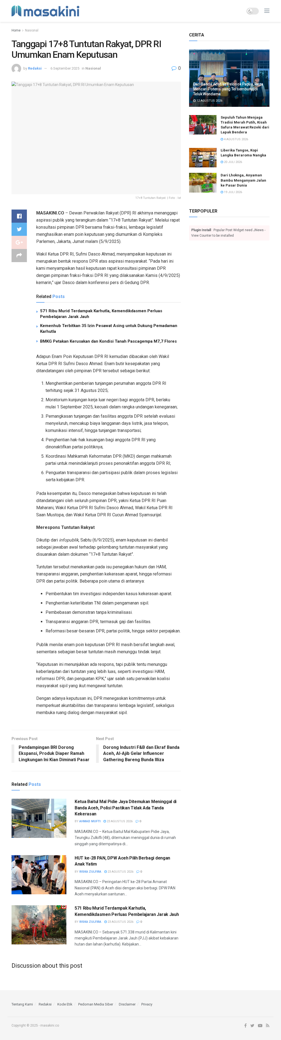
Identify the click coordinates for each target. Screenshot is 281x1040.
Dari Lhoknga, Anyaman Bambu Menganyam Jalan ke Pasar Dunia (243, 180)
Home (16, 30)
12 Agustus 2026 (209, 100)
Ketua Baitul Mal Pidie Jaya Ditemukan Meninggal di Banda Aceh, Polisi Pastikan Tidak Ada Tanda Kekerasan (125, 807)
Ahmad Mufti (89, 821)
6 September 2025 (64, 68)
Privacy (146, 1004)
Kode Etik (64, 1004)
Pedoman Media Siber (95, 1004)
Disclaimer (127, 1004)
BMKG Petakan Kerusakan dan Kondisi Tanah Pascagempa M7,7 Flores (108, 341)
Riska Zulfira (90, 871)
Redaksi (35, 68)
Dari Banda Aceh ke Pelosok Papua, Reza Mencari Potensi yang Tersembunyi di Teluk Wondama (228, 89)
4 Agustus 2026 (235, 139)
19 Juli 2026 (232, 192)
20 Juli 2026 (232, 162)
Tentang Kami (22, 1004)
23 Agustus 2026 (119, 821)
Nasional (31, 30)
